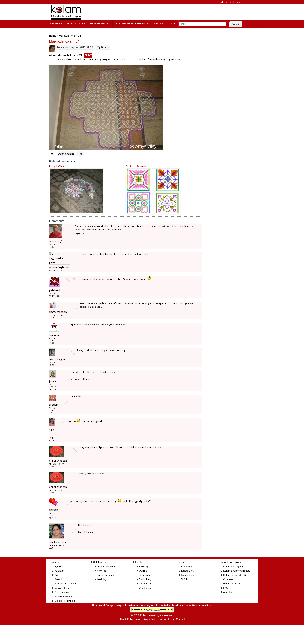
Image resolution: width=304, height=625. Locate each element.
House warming (105, 575)
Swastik (58, 579)
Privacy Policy (149, 619)
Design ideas (61, 587)
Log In (171, 23)
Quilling (143, 570)
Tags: (52, 153)
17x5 (80, 153)
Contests (228, 579)
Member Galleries (230, 2)
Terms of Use (166, 619)
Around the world (106, 566)
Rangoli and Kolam (230, 562)
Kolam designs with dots (236, 570)
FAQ (225, 587)
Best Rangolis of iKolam (129, 23)
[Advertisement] (149, 12)
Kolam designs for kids (235, 575)
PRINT (88, 55)
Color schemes (62, 592)
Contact (180, 619)
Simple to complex (64, 600)
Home (52, 35)
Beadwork (144, 575)
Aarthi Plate (145, 583)
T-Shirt (184, 579)
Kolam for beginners (234, 566)
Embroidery (145, 579)
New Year (102, 570)
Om (56, 575)
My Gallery (103, 47)
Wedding (101, 579)
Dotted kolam (66, 153)
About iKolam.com (129, 619)
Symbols (59, 566)
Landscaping (188, 575)
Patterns (55, 562)
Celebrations (100, 562)
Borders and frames (65, 583)
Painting (143, 566)
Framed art (187, 566)
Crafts (155, 23)
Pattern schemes (63, 596)
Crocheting (145, 587)
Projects (182, 562)
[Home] (65, 19)
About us (228, 592)
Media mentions (232, 583)
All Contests (73, 23)
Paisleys (59, 570)
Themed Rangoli (97, 23)
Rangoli (53, 23)
